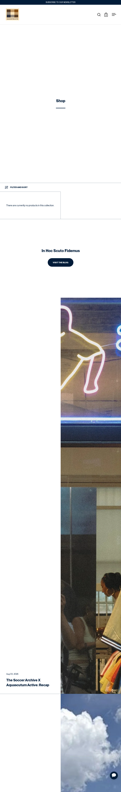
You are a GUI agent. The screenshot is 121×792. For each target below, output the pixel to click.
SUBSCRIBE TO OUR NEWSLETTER (60, 2)
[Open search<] (99, 14)
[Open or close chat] (114, 775)
